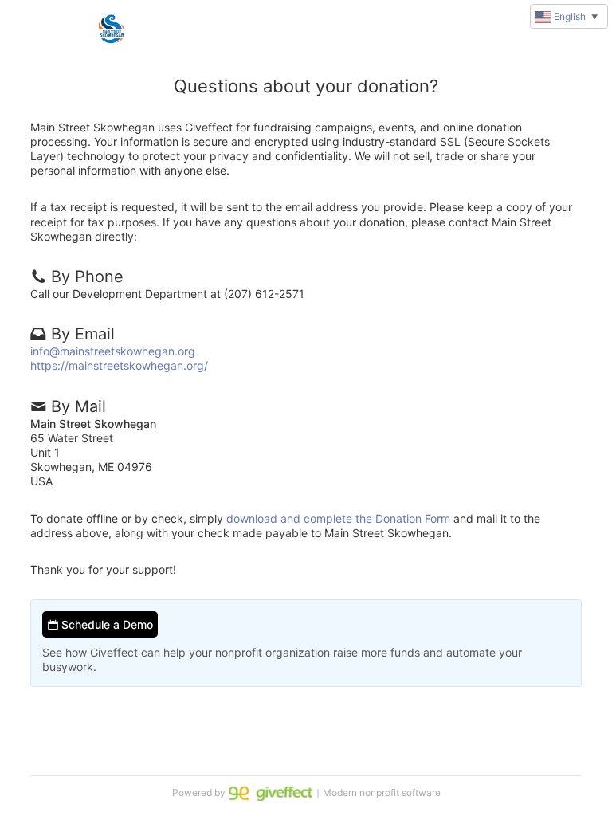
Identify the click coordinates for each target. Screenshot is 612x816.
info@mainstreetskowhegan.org (112, 351)
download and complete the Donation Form (338, 518)
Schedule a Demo (105, 624)
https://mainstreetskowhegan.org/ (119, 365)
